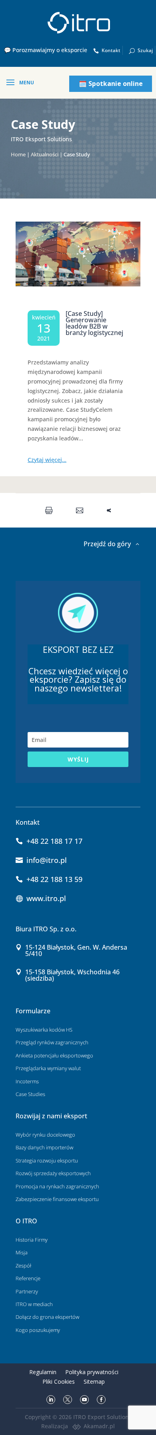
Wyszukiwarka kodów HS (44, 1029)
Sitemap (94, 1381)
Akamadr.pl (99, 1426)
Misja (22, 1252)
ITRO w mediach (34, 1304)
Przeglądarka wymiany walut (48, 1068)
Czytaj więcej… (47, 459)
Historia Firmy (32, 1239)
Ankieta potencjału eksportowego (54, 1055)
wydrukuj (50, 510)
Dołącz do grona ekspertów (47, 1316)
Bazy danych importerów (44, 1147)
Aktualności (44, 154)
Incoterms (27, 1081)
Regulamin (42, 1372)
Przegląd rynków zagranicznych (52, 1042)
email (81, 510)
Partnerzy (27, 1291)
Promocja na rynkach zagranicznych (57, 1186)
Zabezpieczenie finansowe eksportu (57, 1199)
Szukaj (145, 50)
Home (18, 154)
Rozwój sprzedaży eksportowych (53, 1173)
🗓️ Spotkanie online (111, 83)
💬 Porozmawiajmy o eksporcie (45, 50)
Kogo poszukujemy (38, 1330)
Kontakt (111, 50)
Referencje (28, 1278)
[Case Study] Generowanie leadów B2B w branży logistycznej (94, 323)
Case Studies (30, 1094)
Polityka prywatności (91, 1372)
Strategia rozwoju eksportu (47, 1160)
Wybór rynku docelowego (45, 1134)
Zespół (23, 1265)
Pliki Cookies (58, 1381)
